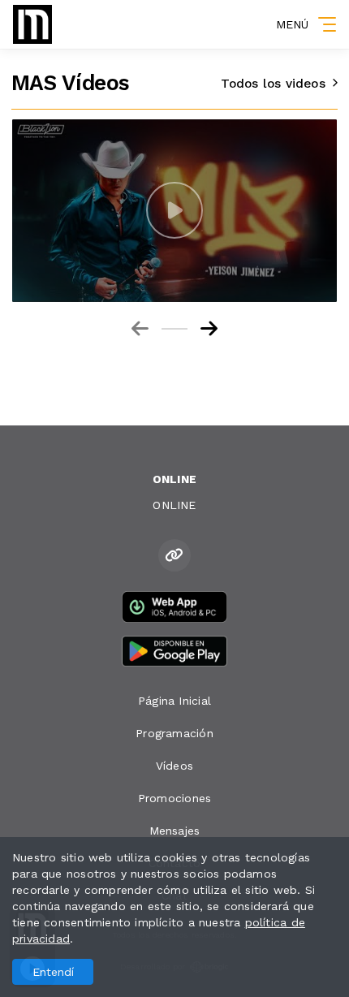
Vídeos (174, 765)
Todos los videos (273, 83)
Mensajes (174, 830)
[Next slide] (209, 329)
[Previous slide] (140, 329)
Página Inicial (174, 700)
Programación (174, 733)
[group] (174, 210)
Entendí (53, 971)
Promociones (174, 798)
